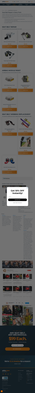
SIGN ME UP (17, 199)
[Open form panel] (2, 391)
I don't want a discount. (17, 202)
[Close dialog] (27, 187)
